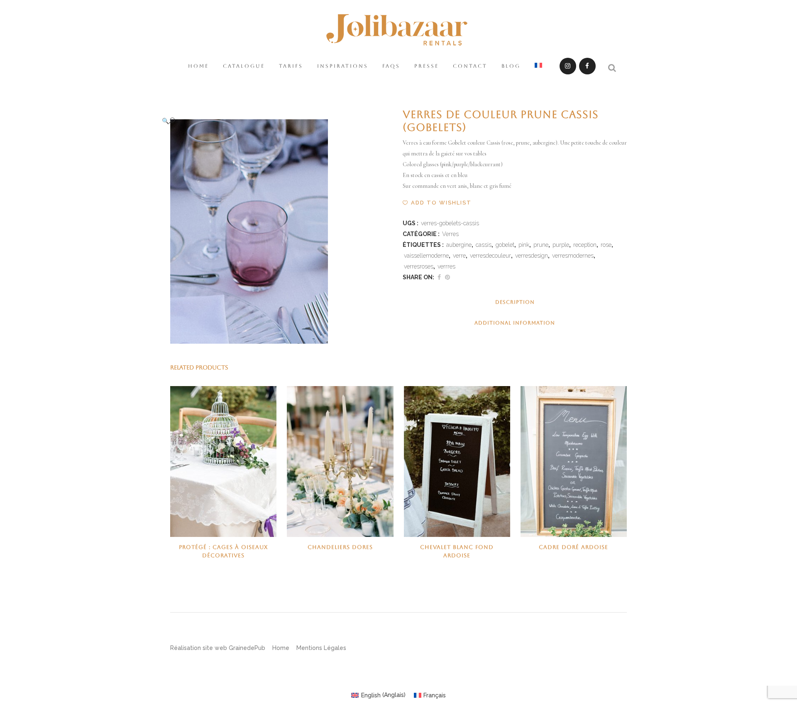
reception (585, 244)
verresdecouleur (490, 255)
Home (280, 648)
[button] (274, 120)
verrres (446, 266)
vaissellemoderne (426, 255)
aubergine (459, 244)
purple (561, 244)
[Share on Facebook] (439, 277)
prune (540, 244)
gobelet (505, 244)
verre (459, 255)
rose (606, 244)
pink (523, 244)
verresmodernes (573, 255)
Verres (450, 234)
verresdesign (531, 255)
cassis (483, 244)
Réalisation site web (198, 648)
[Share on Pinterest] (447, 277)
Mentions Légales (321, 648)
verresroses (418, 266)
